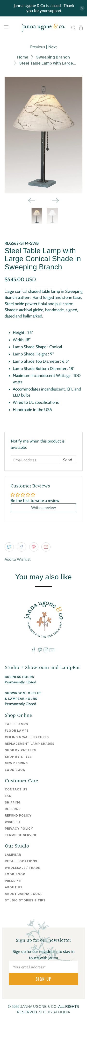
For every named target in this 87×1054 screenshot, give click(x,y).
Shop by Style (18, 757)
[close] (82, 8)
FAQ (8, 796)
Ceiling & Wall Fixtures (27, 737)
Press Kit (13, 881)
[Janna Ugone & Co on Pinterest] (39, 651)
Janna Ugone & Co (38, 1006)
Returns (13, 809)
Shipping (13, 802)
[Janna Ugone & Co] (43, 28)
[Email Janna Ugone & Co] (52, 651)
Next (52, 46)
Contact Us (16, 789)
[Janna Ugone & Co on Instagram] (46, 651)
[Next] (55, 200)
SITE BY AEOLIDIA (54, 1012)
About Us (13, 887)
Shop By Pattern (20, 750)
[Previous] (31, 200)
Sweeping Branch (53, 57)
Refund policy (18, 815)
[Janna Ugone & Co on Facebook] (33, 651)
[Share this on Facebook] (21, 547)
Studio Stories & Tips (25, 900)
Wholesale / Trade (22, 868)
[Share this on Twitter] (9, 547)
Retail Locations (21, 861)
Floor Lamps (17, 730)
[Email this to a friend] (46, 547)
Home (22, 57)
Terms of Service (21, 835)
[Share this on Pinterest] (33, 547)
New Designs (16, 763)
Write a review (43, 507)
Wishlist (13, 822)
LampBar (13, 854)
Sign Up (44, 979)
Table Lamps (16, 724)
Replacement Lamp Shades (29, 743)
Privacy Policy (19, 828)
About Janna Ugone (23, 894)
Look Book (15, 770)
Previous (37, 46)
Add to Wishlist (18, 559)
